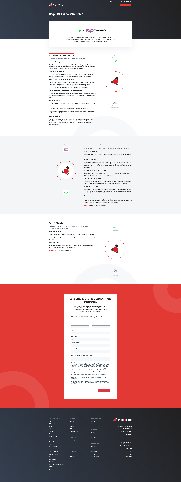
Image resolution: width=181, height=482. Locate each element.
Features (93, 423)
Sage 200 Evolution (53, 454)
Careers (93, 435)
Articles (93, 446)
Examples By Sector (95, 451)
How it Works (92, 4)
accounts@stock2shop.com (125, 445)
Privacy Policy (128, 432)
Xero (50, 474)
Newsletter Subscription (126, 431)
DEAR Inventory (52, 423)
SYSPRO (51, 469)
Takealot (72, 456)
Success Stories (95, 449)
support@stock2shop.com (125, 443)
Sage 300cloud (52, 459)
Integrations (99, 4)
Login (117, 1)
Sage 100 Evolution (53, 451)
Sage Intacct (52, 441)
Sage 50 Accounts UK (54, 444)
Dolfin (50, 426)
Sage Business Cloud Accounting (56, 464)
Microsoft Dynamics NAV (54, 436)
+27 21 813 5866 (128, 439)
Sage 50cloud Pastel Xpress (55, 449)
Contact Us (128, 1)
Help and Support (95, 456)
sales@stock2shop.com (126, 442)
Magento (72, 426)
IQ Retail (51, 431)
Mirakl (71, 454)
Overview (93, 421)
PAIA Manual (129, 434)
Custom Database (53, 472)
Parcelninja (72, 440)
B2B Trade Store (114, 4)
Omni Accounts (52, 439)
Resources (106, 4)
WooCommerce (73, 423)
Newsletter (122, 1)
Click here (51, 127)
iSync (50, 433)
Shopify (72, 421)
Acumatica (51, 421)
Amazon (72, 449)
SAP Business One (53, 466)
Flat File (50, 428)
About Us (93, 432)
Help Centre (111, 1)
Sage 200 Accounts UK (54, 456)
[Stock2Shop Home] (56, 5)
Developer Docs (94, 454)
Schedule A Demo (126, 4)
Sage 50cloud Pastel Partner (55, 446)
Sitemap (130, 436)
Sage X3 (51, 461)
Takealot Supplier (74, 428)
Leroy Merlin (73, 451)
